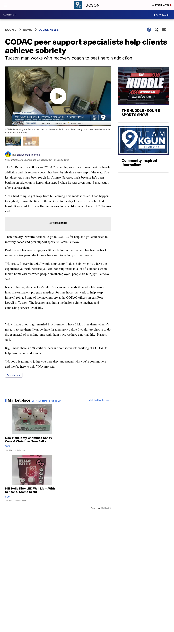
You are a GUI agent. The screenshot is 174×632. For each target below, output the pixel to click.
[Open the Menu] (5, 5)
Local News (49, 29)
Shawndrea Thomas (28, 154)
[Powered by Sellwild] (106, 508)
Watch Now (161, 5)
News (27, 29)
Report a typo (14, 375)
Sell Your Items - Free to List (46, 401)
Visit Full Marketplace (100, 400)
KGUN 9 (11, 29)
